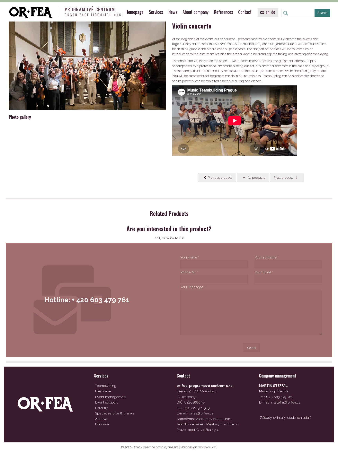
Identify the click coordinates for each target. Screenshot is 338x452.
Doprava (102, 424)
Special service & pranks (114, 413)
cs (262, 11)
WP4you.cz (207, 447)
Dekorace (103, 391)
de (273, 11)
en (268, 11)
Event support (106, 402)
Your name (189, 257)
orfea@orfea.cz (201, 413)
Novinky (101, 408)
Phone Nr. (189, 272)
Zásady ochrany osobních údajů (285, 417)
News (172, 11)
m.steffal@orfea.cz (285, 402)
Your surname (267, 257)
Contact (245, 11)
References (223, 11)
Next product (284, 177)
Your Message (192, 287)
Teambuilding (105, 386)
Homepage (134, 11)
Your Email (264, 272)
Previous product (220, 177)
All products (256, 177)
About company (195, 11)
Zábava (101, 419)
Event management (111, 397)
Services (156, 11)
